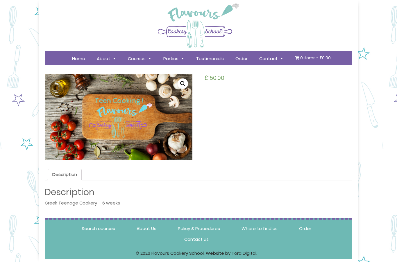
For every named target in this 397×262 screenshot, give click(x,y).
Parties (170, 58)
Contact (268, 58)
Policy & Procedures (199, 228)
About (103, 58)
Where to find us (260, 228)
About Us (146, 228)
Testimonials (210, 58)
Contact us (196, 239)
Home (78, 58)
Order (241, 58)
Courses (137, 58)
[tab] (65, 175)
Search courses (98, 228)
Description (64, 174)
